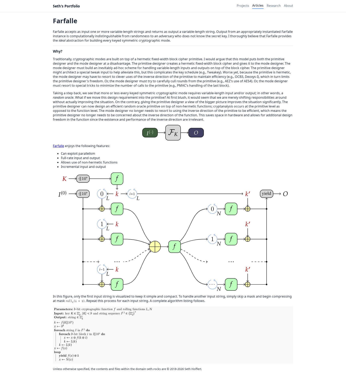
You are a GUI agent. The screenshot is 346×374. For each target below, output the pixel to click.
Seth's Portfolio (66, 6)
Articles (258, 5)
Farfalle (58, 146)
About (288, 5)
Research (274, 5)
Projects (243, 5)
